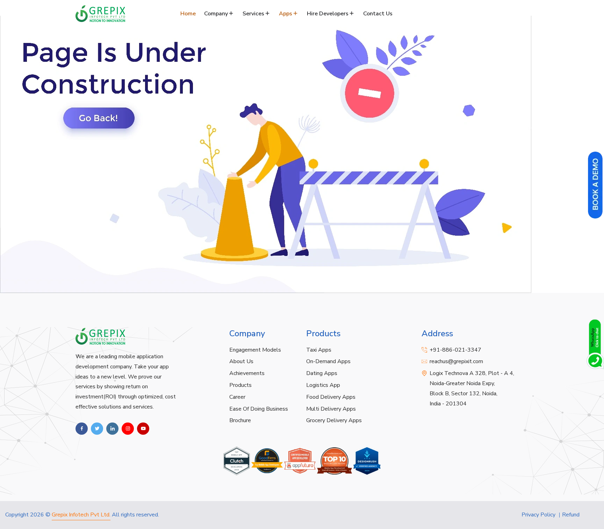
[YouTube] (143, 429)
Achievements (247, 373)
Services (253, 13)
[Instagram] (128, 429)
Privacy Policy (538, 515)
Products (240, 385)
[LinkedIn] (112, 429)
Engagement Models (255, 350)
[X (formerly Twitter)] (97, 429)
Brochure (240, 420)
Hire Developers (327, 13)
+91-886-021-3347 (455, 350)
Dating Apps (321, 373)
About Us (241, 361)
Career (237, 397)
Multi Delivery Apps (331, 409)
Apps (285, 13)
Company (216, 13)
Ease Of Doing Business (258, 409)
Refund (571, 515)
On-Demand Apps (328, 361)
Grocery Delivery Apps (334, 420)
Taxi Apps (318, 350)
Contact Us (378, 13)
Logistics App (323, 385)
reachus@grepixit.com (456, 361)
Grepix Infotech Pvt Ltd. (81, 515)
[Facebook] (82, 429)
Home (188, 13)
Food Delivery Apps (330, 397)
